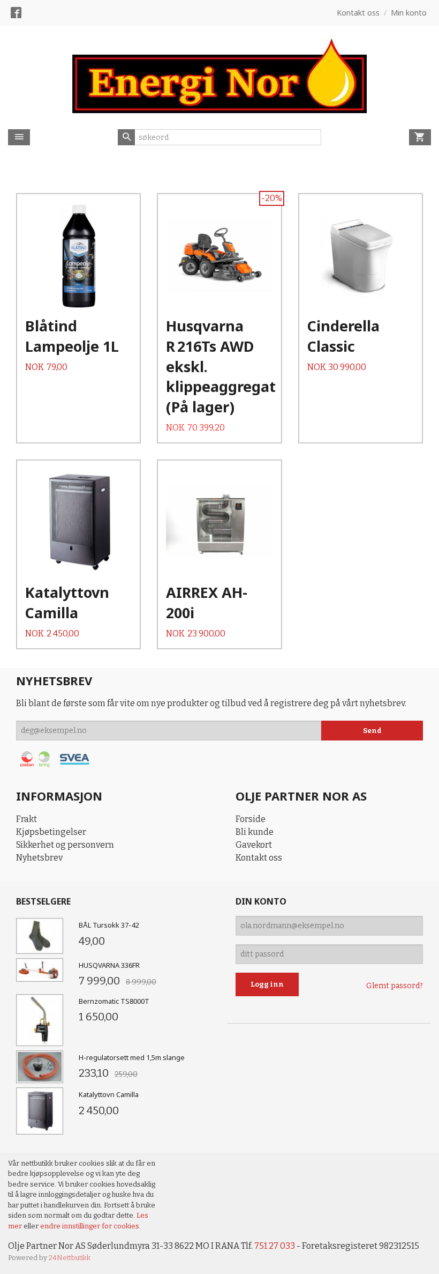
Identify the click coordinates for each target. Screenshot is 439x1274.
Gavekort (254, 845)
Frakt (26, 819)
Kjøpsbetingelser (51, 832)
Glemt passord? (394, 985)
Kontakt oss (259, 858)
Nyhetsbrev (39, 858)
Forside (251, 819)
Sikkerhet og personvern (65, 845)
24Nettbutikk (69, 1258)
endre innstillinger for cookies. (90, 1226)
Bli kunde (255, 832)
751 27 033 (274, 1246)
